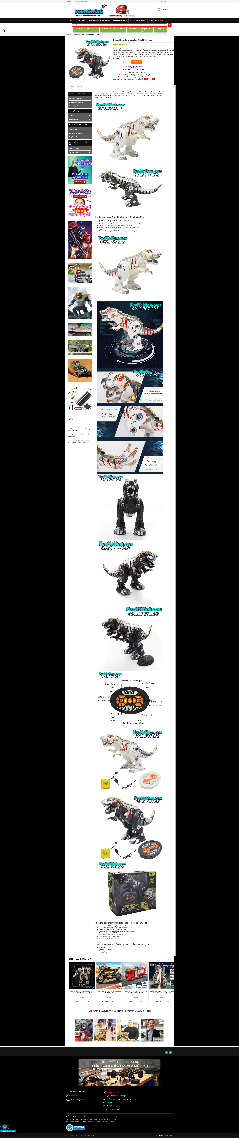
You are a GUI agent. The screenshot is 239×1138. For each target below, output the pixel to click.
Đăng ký (171, 1)
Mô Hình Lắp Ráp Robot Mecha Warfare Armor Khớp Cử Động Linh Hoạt (82, 992)
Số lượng (116, 58)
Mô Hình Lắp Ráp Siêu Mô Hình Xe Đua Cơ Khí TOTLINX (109, 992)
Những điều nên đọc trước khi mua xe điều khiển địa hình (79, 435)
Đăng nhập (164, 1)
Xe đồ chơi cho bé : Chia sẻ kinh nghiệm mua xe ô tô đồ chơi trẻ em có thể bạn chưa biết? (79, 441)
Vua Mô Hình (168, 1135)
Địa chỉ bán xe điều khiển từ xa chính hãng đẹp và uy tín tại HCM (79, 429)
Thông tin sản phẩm (75, 87)
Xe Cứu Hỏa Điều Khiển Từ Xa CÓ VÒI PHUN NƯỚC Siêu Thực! (135, 992)
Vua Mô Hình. (92, 1135)
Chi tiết (87, 1002)
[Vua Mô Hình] (105, 10)
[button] (92, 1116)
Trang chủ (68, 34)
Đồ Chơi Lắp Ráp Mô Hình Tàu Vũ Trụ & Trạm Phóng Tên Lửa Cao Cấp (162, 992)
